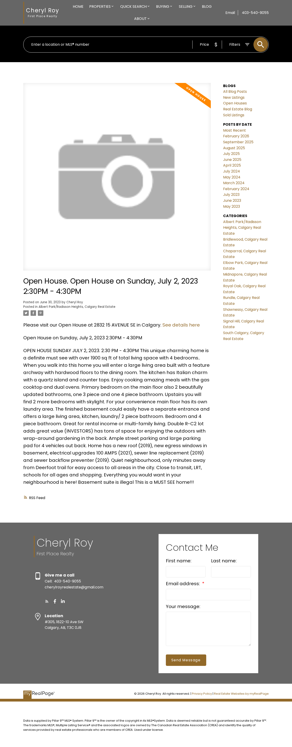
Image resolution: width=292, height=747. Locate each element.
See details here (181, 325)
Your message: (183, 606)
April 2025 (232, 165)
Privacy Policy (202, 694)
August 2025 (234, 148)
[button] (47, 601)
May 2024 (231, 177)
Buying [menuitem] (162, 6)
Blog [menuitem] (207, 6)
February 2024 (236, 188)
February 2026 (236, 136)
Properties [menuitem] (100, 6)
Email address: (183, 583)
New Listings (234, 97)
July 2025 (231, 153)
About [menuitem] (140, 18)
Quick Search (133, 6)
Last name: (224, 561)
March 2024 (234, 183)
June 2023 (232, 200)
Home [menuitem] (78, 6)
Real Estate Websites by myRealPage (241, 694)
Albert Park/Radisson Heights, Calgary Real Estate (77, 307)
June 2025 (232, 159)
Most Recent (234, 130)
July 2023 (231, 194)
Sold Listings (233, 115)
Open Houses (235, 103)
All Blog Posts (235, 91)
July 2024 (231, 171)
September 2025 (238, 142)
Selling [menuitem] (186, 6)
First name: (178, 561)
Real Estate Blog (237, 109)
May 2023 (231, 206)
